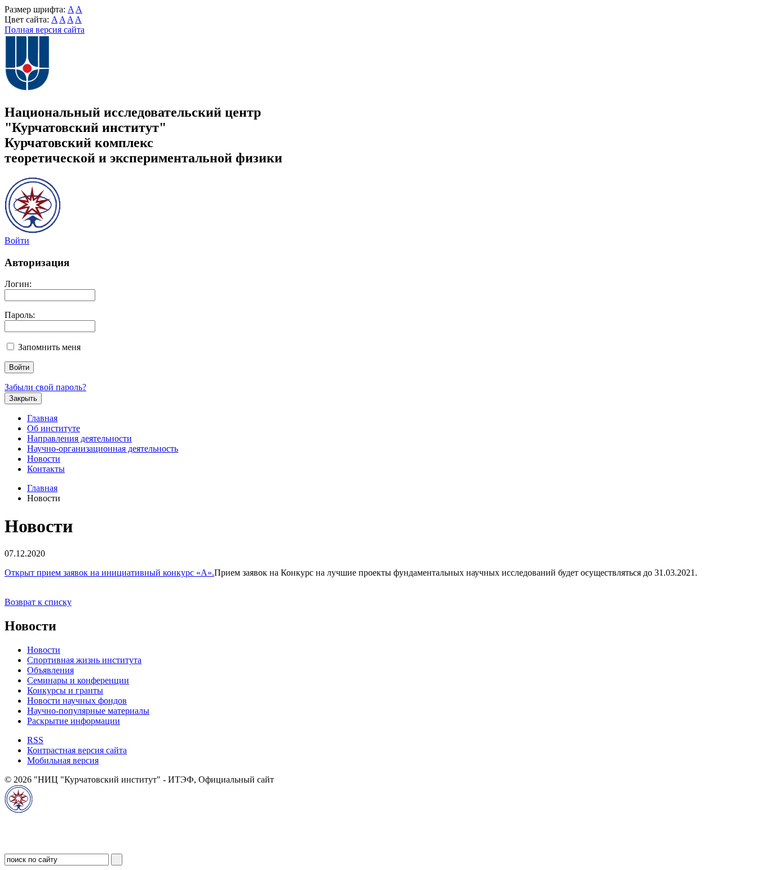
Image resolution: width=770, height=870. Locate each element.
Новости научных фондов (77, 700)
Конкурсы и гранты (65, 690)
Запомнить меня (49, 347)
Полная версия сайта (45, 29)
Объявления (50, 670)
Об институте (53, 428)
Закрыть (23, 398)
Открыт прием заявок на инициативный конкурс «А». (109, 572)
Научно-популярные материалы (88, 711)
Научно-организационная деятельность (102, 448)
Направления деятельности (79, 438)
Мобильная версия (63, 760)
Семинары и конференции (78, 680)
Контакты (46, 469)
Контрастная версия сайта (77, 750)
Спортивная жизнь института (84, 660)
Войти (17, 240)
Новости (43, 458)
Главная (42, 418)
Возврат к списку (38, 602)
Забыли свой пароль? (45, 387)
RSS (35, 740)
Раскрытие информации (73, 721)
